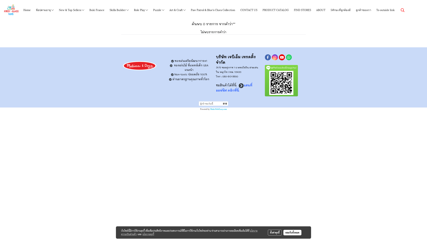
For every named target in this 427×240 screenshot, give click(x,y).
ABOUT (320, 10)
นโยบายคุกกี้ (148, 234)
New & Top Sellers (70, 10)
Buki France (96, 10)
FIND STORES (302, 10)
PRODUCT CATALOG (276, 10)
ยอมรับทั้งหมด (292, 232)
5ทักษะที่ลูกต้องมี (341, 10)
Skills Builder (118, 10)
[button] (402, 10)
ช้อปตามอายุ (43, 10)
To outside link (385, 10)
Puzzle (157, 10)
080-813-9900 (230, 76)
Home (27, 10)
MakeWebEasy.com (218, 109)
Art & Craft (176, 10)
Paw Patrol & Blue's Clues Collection (213, 10)
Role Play (140, 10)
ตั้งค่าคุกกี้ (275, 232)
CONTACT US (248, 10)
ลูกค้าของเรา (363, 10)
